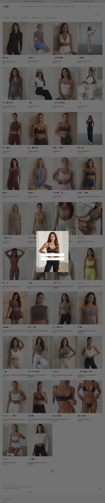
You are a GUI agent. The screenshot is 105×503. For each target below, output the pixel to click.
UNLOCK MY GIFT (52, 258)
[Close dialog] (67, 233)
